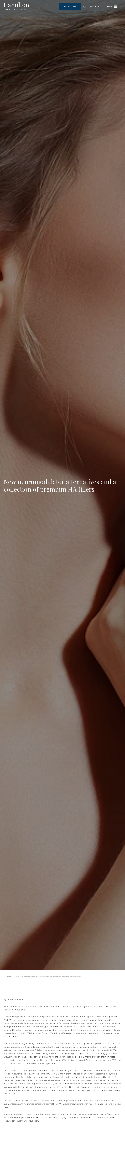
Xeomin (54, 1033)
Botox (55, 1026)
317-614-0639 (92, 6)
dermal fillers (106, 1114)
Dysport (46, 1033)
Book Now (70, 6)
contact (32, 1117)
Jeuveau (67, 1033)
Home (8, 976)
